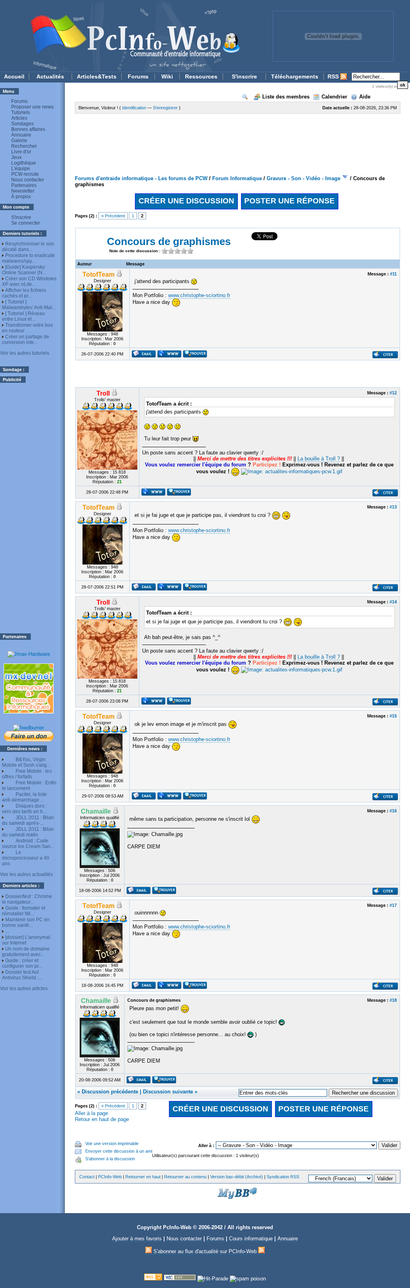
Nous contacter (27, 180)
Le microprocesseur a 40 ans (25, 858)
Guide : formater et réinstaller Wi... (23, 910)
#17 (393, 905)
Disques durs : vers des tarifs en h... (24, 808)
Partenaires (23, 185)
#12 (393, 392)
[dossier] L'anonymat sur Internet (26, 940)
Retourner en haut (143, 1176)
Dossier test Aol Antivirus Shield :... (22, 975)
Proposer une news (32, 107)
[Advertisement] (29, 508)
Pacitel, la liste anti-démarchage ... (24, 797)
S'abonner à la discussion (110, 1158)
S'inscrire (244, 76)
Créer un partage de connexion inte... (25, 339)
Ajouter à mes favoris (137, 1239)
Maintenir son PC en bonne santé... (26, 922)
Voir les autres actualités (26, 874)
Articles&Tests (97, 76)
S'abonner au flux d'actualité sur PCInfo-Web (205, 1251)
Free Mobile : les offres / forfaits (27, 774)
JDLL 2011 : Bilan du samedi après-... (28, 820)
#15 (393, 715)
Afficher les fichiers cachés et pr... (24, 293)
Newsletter (22, 191)
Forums (138, 76)
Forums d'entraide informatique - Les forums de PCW (141, 178)
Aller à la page (91, 1113)
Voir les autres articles (24, 988)
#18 (393, 1000)
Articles (19, 118)
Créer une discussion (186, 201)
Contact (86, 1176)
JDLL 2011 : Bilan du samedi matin (28, 832)
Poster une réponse (289, 201)
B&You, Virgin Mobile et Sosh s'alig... (26, 762)
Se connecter (25, 223)
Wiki (167, 76)
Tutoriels (20, 112)
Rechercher (24, 146)
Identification (134, 107)
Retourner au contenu (185, 1176)
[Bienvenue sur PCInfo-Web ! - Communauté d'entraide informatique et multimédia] (125, 36)
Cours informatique (251, 1239)
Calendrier (334, 97)
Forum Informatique (237, 178)
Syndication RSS (283, 1176)
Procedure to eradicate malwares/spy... (28, 258)
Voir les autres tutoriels (24, 353)
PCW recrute (25, 174)
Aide (364, 97)
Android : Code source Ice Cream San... (28, 843)
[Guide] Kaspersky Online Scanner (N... (24, 269)
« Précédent (113, 215)
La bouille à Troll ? (318, 459)
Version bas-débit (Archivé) (236, 1176)
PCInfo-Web (110, 1176)
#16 (393, 810)
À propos (21, 196)
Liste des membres (286, 97)
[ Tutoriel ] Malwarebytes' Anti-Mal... (29, 304)
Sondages (22, 124)
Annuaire (21, 135)
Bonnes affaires (28, 129)
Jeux (16, 157)
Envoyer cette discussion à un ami (118, 1151)
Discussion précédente (110, 1092)
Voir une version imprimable (112, 1143)
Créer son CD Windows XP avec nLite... (29, 281)
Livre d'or (21, 152)
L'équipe (20, 168)
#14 (393, 601)
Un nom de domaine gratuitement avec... (26, 951)
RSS (334, 76)
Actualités (50, 76)
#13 (393, 506)
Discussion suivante (168, 1092)
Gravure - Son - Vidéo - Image (303, 178)
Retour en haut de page (102, 1119)
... (7, 931)
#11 (393, 273)
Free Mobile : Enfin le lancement (29, 785)
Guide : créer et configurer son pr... (22, 963)
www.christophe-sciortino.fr (199, 295)
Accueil (14, 76)
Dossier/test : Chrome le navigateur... (27, 899)
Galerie (19, 140)
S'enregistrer (165, 107)
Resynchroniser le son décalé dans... (28, 246)
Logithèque (23, 163)
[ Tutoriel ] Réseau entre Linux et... (23, 316)
